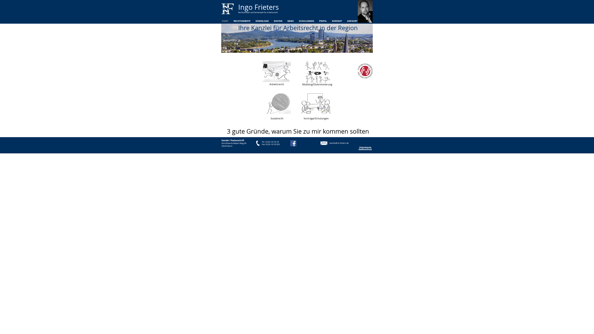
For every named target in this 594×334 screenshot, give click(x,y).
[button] (298, 131)
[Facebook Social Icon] (293, 143)
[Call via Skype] (309, 143)
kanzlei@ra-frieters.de (339, 143)
